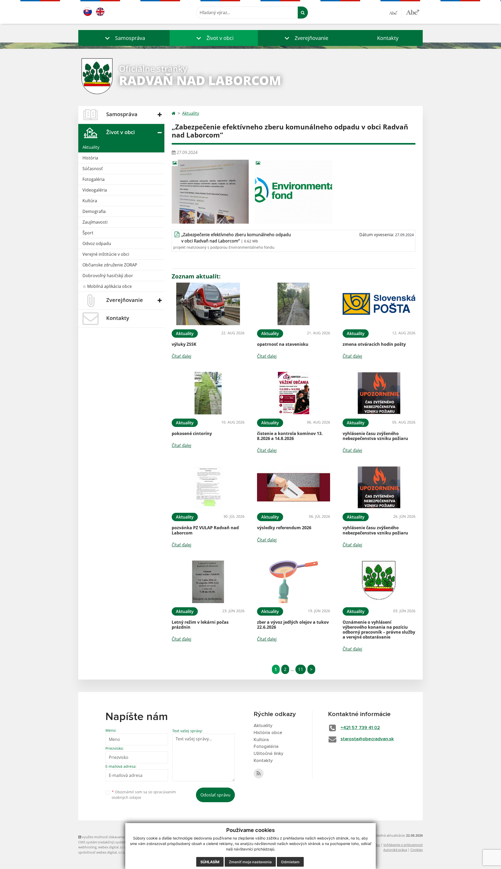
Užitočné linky (268, 753)
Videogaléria (94, 190)
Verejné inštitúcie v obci (105, 254)
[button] (124, 38)
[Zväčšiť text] (413, 12)
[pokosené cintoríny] (208, 393)
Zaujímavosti (95, 222)
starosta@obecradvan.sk (367, 739)
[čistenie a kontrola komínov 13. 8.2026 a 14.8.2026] (293, 393)
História (90, 158)
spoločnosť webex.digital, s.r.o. (102, 852)
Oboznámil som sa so (144, 794)
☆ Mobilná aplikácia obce (107, 286)
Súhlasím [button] (209, 862)
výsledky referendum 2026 (284, 528)
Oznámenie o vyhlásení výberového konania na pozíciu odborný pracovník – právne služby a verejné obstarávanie (379, 629)
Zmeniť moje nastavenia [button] (250, 862)
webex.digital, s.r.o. (112, 847)
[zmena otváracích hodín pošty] (379, 304)
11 (300, 669)
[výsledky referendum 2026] (293, 487)
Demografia (94, 211)
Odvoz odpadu (96, 243)
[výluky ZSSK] (208, 304)
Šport (87, 233)
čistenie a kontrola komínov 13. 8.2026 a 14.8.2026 (290, 436)
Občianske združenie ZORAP (109, 265)
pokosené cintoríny (192, 433)
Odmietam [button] (290, 862)
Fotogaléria (93, 179)
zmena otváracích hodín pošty (374, 344)
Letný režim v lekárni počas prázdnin (200, 624)
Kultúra (89, 201)
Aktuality (90, 147)
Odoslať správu (215, 795)
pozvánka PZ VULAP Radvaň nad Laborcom (205, 530)
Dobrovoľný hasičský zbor (107, 275)
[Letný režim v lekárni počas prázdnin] (208, 582)
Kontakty (387, 37)
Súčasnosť (92, 168)
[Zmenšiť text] (395, 12)
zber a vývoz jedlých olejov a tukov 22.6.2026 (293, 624)
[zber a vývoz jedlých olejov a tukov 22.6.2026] (293, 582)
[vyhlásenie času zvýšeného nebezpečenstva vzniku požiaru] (379, 393)
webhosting (87, 847)
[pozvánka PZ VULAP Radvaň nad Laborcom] (208, 487)
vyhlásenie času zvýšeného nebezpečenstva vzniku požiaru (375, 436)
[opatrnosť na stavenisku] (293, 304)
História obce (268, 732)
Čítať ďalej (181, 356)
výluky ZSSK (184, 344)
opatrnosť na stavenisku (282, 344)
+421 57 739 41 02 (360, 727)
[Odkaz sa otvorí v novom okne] (259, 773)
